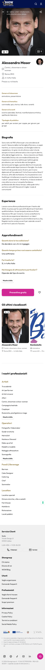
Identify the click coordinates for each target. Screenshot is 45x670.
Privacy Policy (7, 613)
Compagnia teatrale (9, 405)
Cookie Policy (7, 616)
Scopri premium (8, 602)
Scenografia (6, 454)
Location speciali (8, 495)
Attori (4, 398)
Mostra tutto (8, 280)
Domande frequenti (9, 584)
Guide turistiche (8, 432)
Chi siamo (5, 562)
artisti (17, 12)
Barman (5, 469)
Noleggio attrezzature (10, 450)
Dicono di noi (7, 566)
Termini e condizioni (9, 620)
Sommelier (6, 484)
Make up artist (7, 443)
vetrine (12, 12)
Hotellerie (6, 506)
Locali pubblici (7, 514)
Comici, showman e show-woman (15, 402)
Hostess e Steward (9, 439)
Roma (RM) (9, 74)
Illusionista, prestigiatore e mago (14, 413)
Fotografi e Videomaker (11, 428)
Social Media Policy (9, 624)
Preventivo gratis (18, 292)
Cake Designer (7, 473)
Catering (5, 477)
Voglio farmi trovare (9, 594)
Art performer (7, 390)
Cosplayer (6, 409)
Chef (4, 480)
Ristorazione (6, 510)
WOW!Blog (6, 570)
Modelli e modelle (8, 447)
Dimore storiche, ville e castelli (14, 499)
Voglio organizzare (9, 580)
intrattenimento (24, 12)
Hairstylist (6, 435)
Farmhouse (6, 503)
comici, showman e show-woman (16, 14)
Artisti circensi (7, 394)
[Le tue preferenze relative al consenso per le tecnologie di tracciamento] (43, 502)
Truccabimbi (6, 386)
